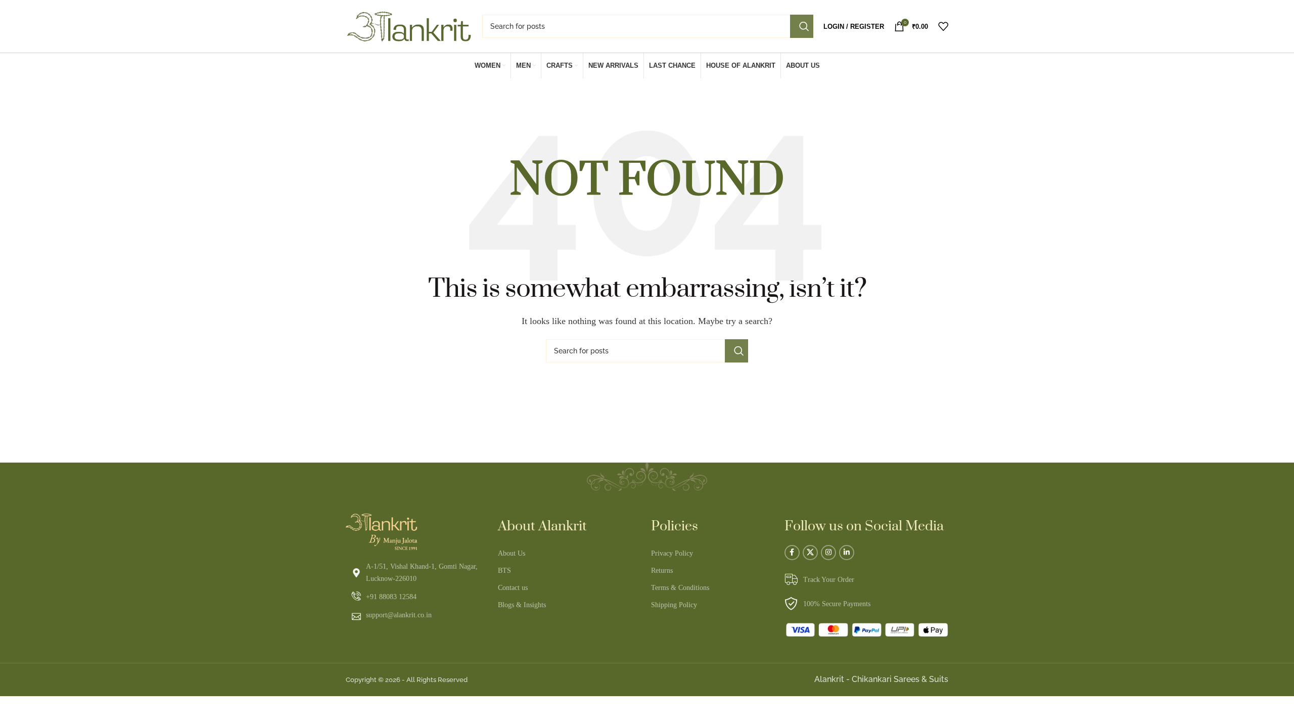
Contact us (513, 588)
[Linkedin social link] (846, 552)
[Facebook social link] (792, 552)
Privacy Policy (672, 553)
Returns (662, 570)
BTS (504, 570)
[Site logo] (409, 25)
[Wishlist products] (943, 26)
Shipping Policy (674, 605)
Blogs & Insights (522, 605)
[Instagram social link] (828, 552)
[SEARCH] (801, 26)
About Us (511, 553)
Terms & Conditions (680, 588)
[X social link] (810, 552)
